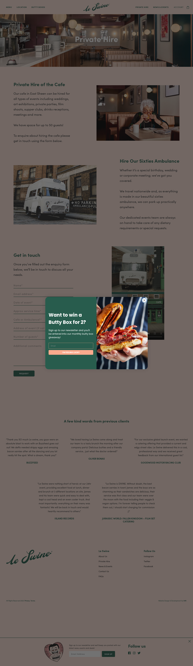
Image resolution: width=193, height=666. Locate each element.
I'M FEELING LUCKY (71, 352)
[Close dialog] (144, 300)
